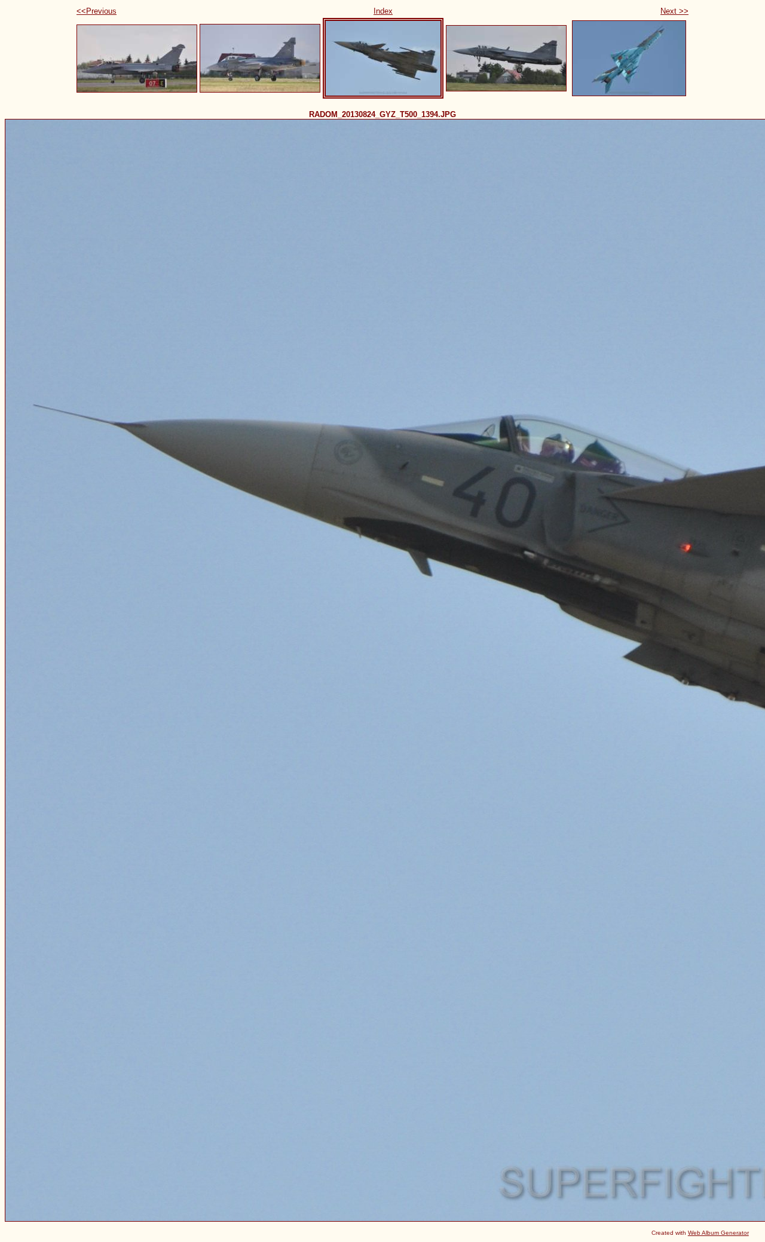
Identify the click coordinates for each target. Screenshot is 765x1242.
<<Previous (96, 11)
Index (383, 11)
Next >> (674, 11)
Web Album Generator (718, 1232)
